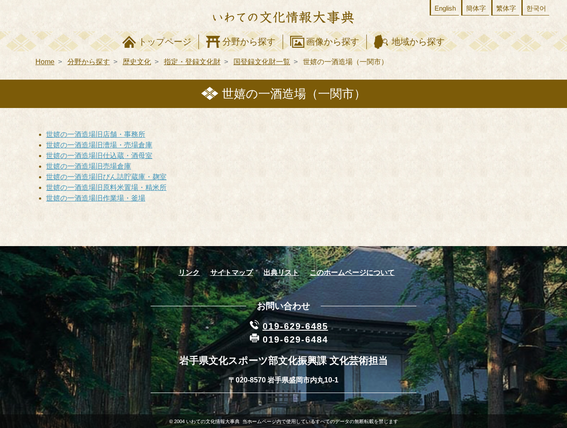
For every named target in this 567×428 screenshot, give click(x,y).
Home (44, 62)
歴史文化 (137, 62)
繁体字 (506, 8)
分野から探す (249, 41)
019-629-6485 (295, 326)
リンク (189, 272)
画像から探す (332, 41)
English (445, 8)
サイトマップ (231, 272)
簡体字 (476, 8)
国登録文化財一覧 (261, 62)
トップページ (164, 41)
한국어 (536, 8)
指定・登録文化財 (192, 62)
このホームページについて (352, 272)
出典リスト (281, 272)
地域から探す (418, 41)
